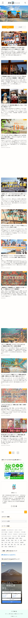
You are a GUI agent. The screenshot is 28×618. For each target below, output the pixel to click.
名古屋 (17, 538)
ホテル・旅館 (4, 534)
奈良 (15, 540)
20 (17, 452)
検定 (9, 542)
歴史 (12, 542)
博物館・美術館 (11, 538)
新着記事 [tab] (8, 27)
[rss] (16, 611)
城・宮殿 (7, 540)
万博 (19, 536)
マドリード (10, 534)
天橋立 (12, 540)
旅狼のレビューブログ (18, 613)
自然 (24, 544)
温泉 (2, 544)
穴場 (18, 544)
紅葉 (21, 544)
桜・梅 (6, 542)
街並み (6, 546)
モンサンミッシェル (22, 534)
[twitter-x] (12, 506)
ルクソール (14, 536)
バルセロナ (11, 532)
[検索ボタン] (25, 3)
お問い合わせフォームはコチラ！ (8, 554)
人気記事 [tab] (20, 27)
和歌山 (21, 538)
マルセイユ (15, 534)
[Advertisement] (14, 163)
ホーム (6, 613)
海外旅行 (22, 542)
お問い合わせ (11, 613)
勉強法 (6, 538)
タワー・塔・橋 (4, 532)
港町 (5, 544)
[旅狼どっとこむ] (14, 3)
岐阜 (21, 540)
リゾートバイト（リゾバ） (6, 536)
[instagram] (14, 506)
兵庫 (2, 538)
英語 (2, 546)
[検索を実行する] (25, 512)
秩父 (15, 544)
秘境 (12, 544)
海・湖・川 (17, 542)
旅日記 (25, 540)
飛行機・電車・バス (12, 546)
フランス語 (23, 532)
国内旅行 (3, 540)
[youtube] (16, 506)
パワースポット (17, 532)
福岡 (8, 544)
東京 (2, 542)
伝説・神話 (23, 536)
